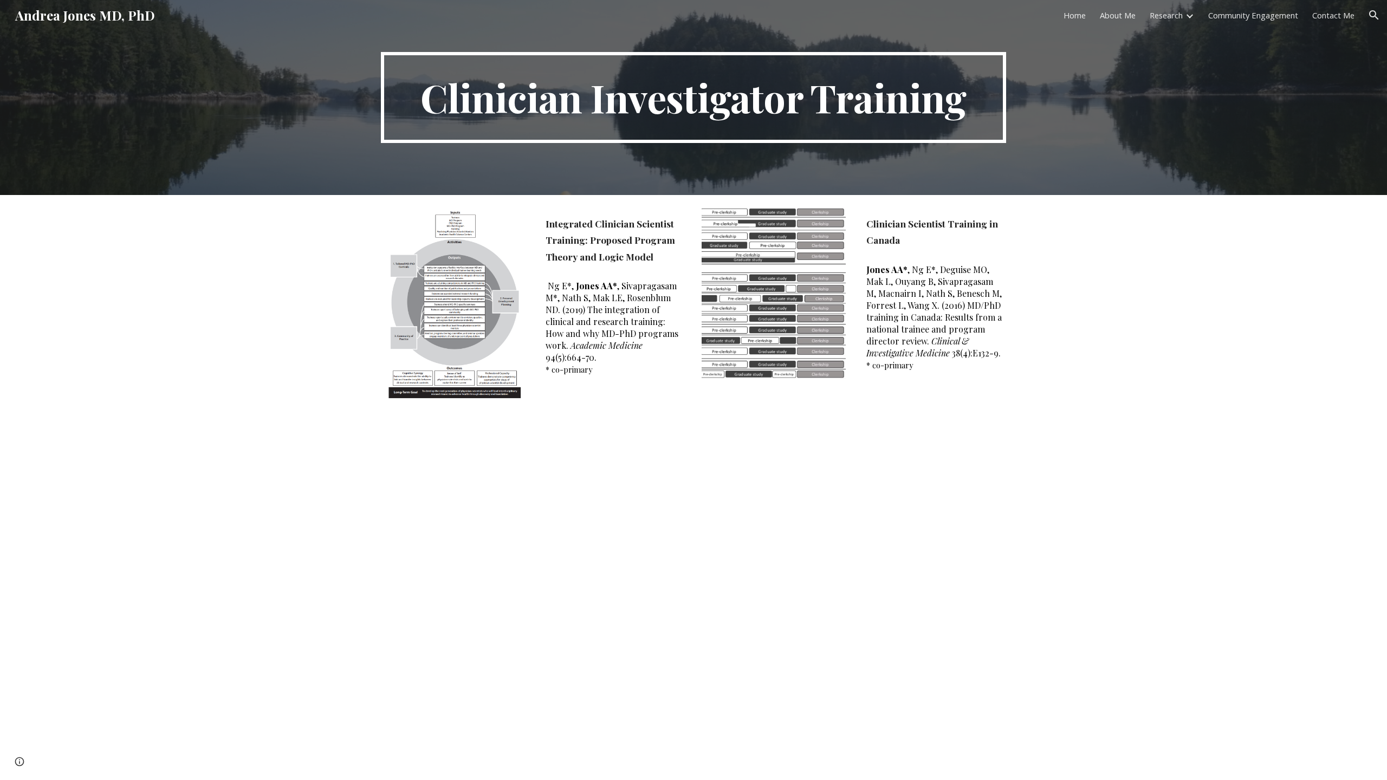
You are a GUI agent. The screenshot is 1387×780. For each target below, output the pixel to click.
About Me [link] (1118, 15)
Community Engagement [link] (1253, 15)
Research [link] (1166, 15)
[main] (693, 97)
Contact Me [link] (1333, 15)
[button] (1374, 15)
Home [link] (1075, 15)
